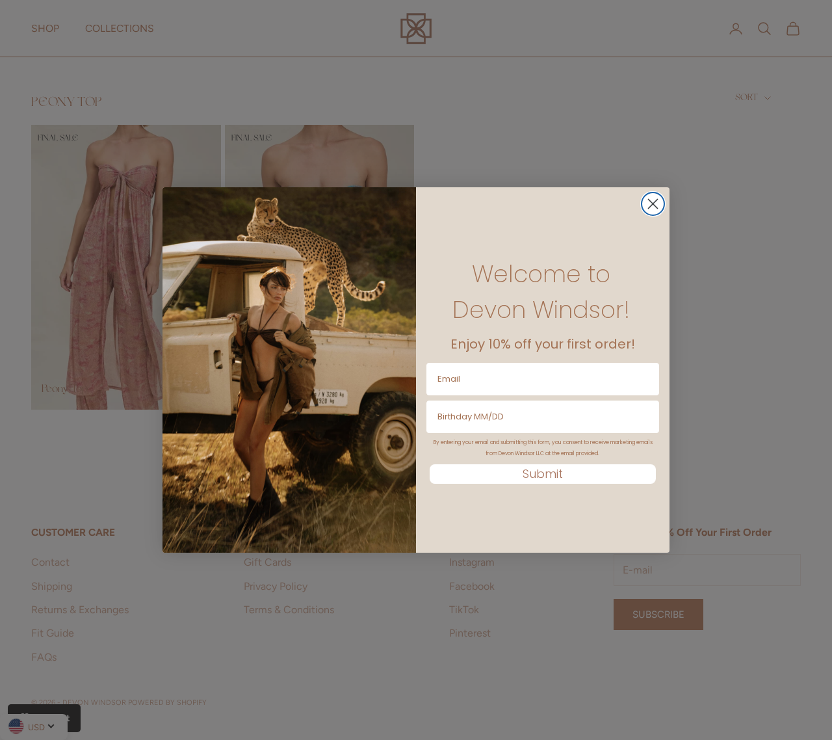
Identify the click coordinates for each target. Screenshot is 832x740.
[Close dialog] (653, 203)
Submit (543, 474)
